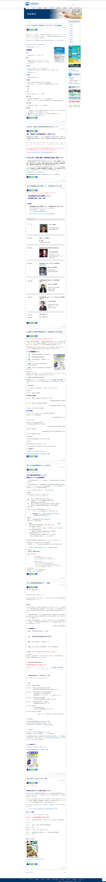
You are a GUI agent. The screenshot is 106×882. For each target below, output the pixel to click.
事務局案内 (75, 879)
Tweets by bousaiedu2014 (73, 70)
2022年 (71, 28)
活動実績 (43, 879)
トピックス (60, 121)
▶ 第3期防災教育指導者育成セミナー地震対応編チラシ (37, 453)
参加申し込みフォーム (31, 72)
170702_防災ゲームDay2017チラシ (35, 859)
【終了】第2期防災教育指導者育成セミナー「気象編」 (38, 583)
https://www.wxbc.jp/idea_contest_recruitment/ (35, 44)
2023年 (71, 26)
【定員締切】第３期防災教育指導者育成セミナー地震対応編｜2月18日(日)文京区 (44, 331)
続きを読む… (29, 861)
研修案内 (63, 121)
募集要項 (53, 379)
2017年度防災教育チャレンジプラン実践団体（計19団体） (46, 547)
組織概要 (37, 879)
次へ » (65, 872)
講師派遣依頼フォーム (46, 174)
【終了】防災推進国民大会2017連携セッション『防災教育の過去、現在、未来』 (44, 186)
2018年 (71, 35)
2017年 (71, 37)
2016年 (71, 39)
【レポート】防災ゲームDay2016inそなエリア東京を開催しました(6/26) (43, 808)
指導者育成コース (59, 773)
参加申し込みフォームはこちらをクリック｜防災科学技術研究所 (42, 213)
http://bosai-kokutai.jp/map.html (40, 211)
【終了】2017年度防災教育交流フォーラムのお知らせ (38, 465)
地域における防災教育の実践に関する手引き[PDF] (36, 152)
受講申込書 (59, 379)
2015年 (71, 41)
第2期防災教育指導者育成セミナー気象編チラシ (37, 749)
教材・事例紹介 (56, 879)
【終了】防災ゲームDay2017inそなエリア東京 (36, 778)
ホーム (26, 21)
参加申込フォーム (30, 379)
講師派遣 (63, 879)
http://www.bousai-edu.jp (48, 724)
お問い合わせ (82, 879)
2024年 (71, 24)
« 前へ (26, 872)
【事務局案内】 (71, 77)
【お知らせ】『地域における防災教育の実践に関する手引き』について (42, 126)
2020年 (71, 30)
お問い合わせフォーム (53, 142)
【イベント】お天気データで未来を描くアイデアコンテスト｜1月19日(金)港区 (44, 25)
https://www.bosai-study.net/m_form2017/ (51, 513)
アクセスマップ (30, 63)
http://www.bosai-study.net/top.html (53, 737)
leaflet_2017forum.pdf (49, 490)
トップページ (24, 879)
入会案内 (68, 879)
